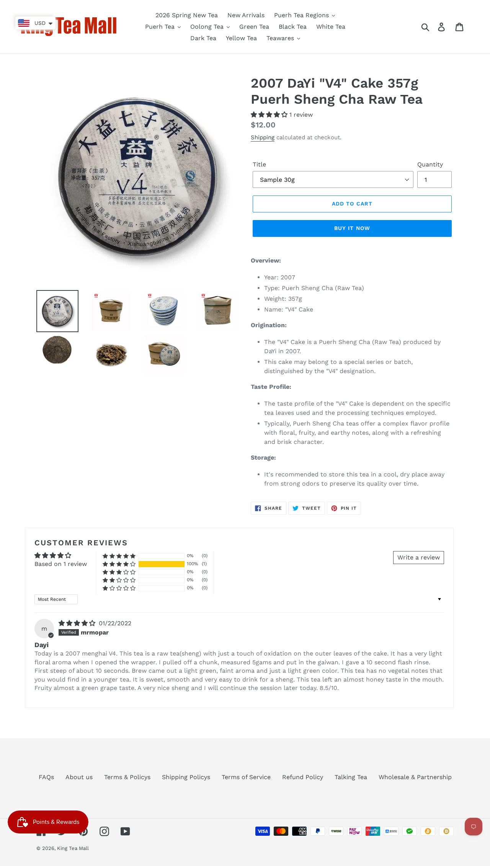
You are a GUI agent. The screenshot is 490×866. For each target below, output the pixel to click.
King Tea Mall (73, 848)
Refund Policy (302, 777)
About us (79, 777)
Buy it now (352, 228)
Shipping (262, 137)
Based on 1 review (60, 564)
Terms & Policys (127, 777)
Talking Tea (351, 777)
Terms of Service (246, 777)
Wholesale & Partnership (415, 777)
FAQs (46, 777)
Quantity (430, 164)
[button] (270, 114)
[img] (78, 623)
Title (259, 164)
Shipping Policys (186, 777)
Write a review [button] (418, 557)
